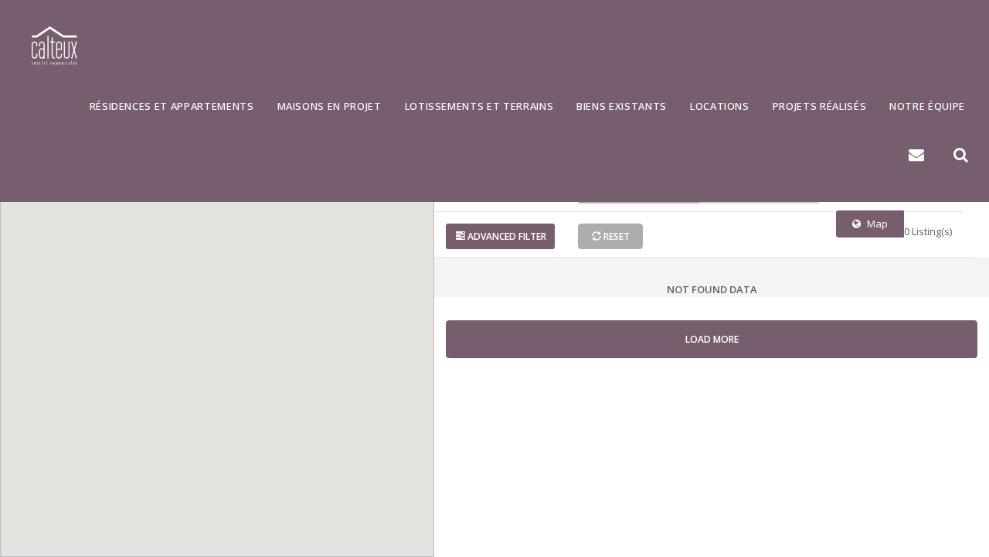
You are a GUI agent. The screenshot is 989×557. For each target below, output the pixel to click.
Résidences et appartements (172, 106)
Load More (712, 339)
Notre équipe (927, 106)
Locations (719, 106)
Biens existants (621, 106)
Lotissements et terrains (479, 106)
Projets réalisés (819, 106)
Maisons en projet (329, 106)
